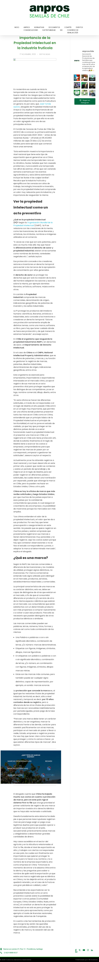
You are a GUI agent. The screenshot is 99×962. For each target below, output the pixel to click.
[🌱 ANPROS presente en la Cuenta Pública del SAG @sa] (84, 85)
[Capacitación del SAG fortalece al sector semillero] (77, 85)
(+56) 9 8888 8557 (11, 953)
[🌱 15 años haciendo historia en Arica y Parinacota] (84, 93)
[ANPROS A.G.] (49, 10)
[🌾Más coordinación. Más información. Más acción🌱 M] (92, 85)
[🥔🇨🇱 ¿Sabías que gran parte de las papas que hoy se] (84, 77)
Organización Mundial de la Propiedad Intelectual (33, 224)
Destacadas (44, 54)
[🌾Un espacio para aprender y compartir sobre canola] (92, 93)
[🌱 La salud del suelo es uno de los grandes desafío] (92, 77)
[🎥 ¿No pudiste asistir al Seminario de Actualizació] (77, 93)
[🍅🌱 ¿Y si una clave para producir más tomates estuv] (77, 77)
